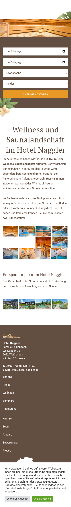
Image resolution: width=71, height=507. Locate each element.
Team (6, 426)
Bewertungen (10, 442)
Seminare (8, 400)
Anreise (7, 434)
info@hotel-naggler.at (25, 369)
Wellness (8, 392)
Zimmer (7, 376)
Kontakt (7, 418)
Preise (6, 384)
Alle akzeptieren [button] (42, 498)
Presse (7, 450)
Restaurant (9, 408)
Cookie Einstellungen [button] (17, 498)
